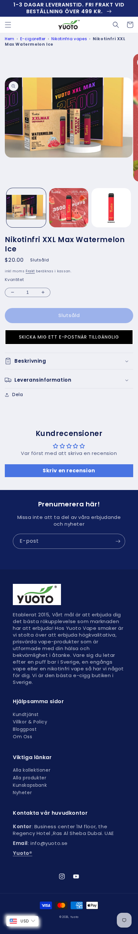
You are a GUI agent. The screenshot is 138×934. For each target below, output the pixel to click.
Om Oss (22, 737)
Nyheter (22, 793)
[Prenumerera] (118, 541)
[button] (8, 25)
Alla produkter (29, 778)
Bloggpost (25, 729)
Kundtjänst (26, 715)
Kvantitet (14, 280)
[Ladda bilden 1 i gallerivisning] (26, 208)
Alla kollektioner (31, 770)
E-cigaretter (33, 38)
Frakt (30, 271)
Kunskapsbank (30, 785)
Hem (9, 38)
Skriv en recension (69, 470)
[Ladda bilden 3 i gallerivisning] (111, 208)
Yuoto (74, 917)
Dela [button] (17, 394)
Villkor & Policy (30, 722)
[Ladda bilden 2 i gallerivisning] (69, 208)
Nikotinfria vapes (69, 38)
